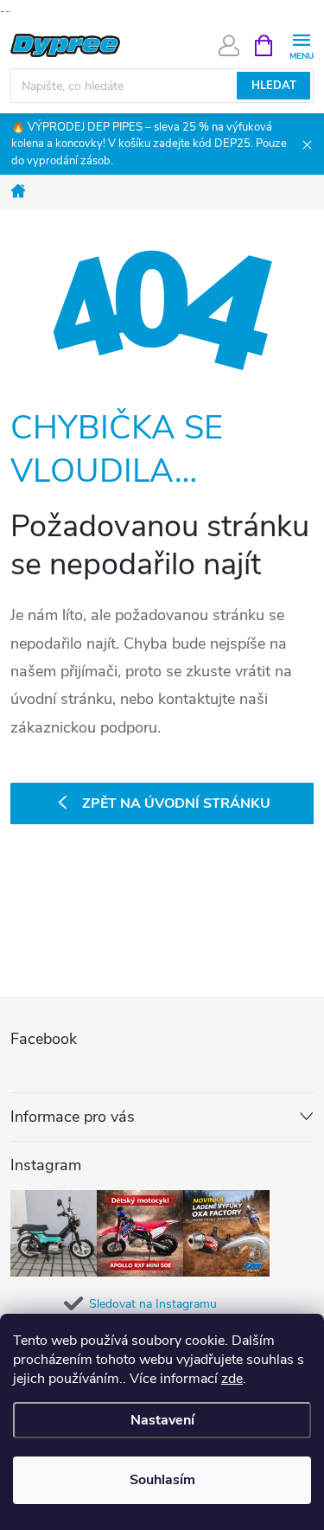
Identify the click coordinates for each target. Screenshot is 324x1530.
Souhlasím (162, 1479)
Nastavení (162, 1420)
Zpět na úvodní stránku (176, 803)
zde (232, 1378)
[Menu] (301, 44)
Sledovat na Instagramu (153, 1304)
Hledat (273, 85)
